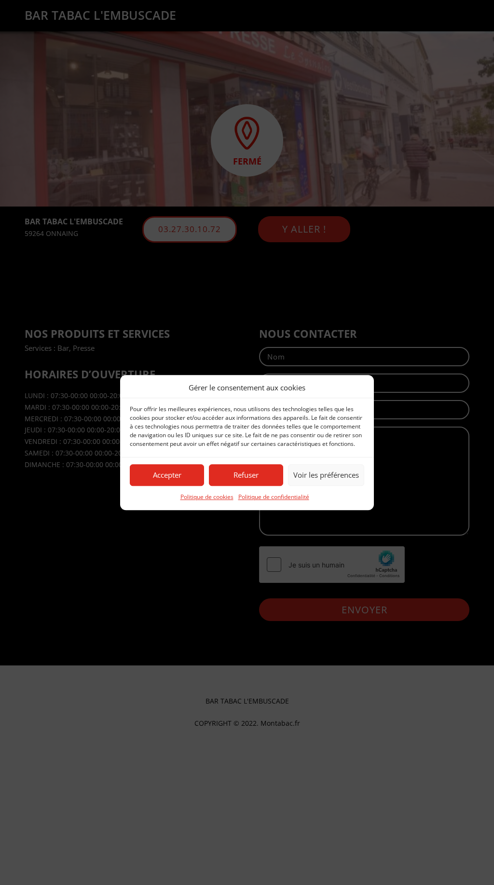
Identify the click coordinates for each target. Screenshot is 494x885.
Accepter (167, 475)
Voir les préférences (326, 475)
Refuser (246, 475)
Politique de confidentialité (273, 497)
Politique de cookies (206, 497)
